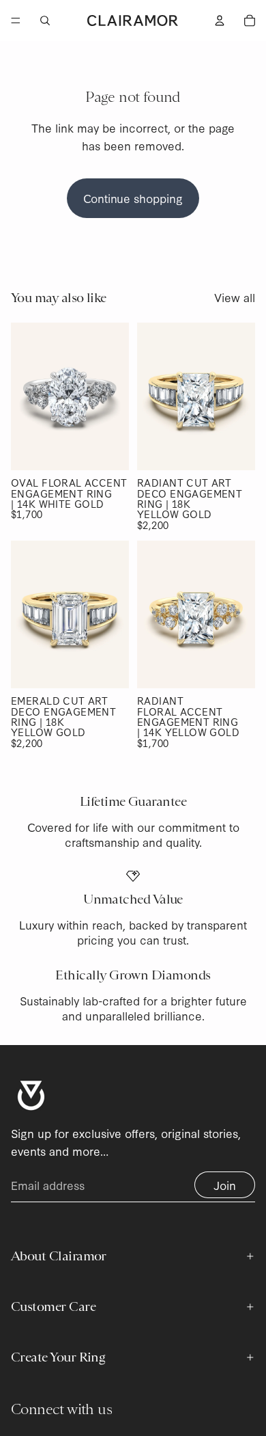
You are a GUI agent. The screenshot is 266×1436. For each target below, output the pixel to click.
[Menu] (15, 20)
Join (224, 1185)
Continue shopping (133, 198)
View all (234, 297)
